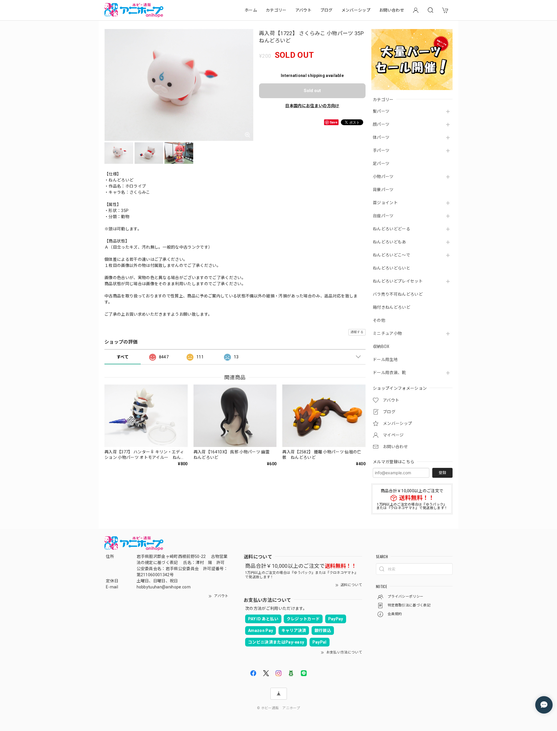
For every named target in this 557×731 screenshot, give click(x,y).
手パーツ (381, 150)
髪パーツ (381, 111)
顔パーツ (381, 124)
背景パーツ (383, 189)
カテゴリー (276, 10)
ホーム (251, 10)
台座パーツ (383, 215)
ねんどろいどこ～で (391, 255)
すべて (123, 357)
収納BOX (381, 346)
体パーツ (381, 137)
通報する (357, 332)
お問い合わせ (391, 10)
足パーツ (381, 163)
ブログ (326, 10)
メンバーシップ (355, 10)
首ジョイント (385, 202)
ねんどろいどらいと (391, 268)
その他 (379, 320)
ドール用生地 (385, 359)
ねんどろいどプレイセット (398, 281)
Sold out (312, 90)
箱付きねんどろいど (391, 307)
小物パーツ (383, 176)
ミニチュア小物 (387, 333)
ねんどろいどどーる (391, 229)
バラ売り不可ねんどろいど (398, 294)
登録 (442, 472)
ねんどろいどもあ (389, 242)
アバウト (303, 10)
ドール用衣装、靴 (389, 372)
